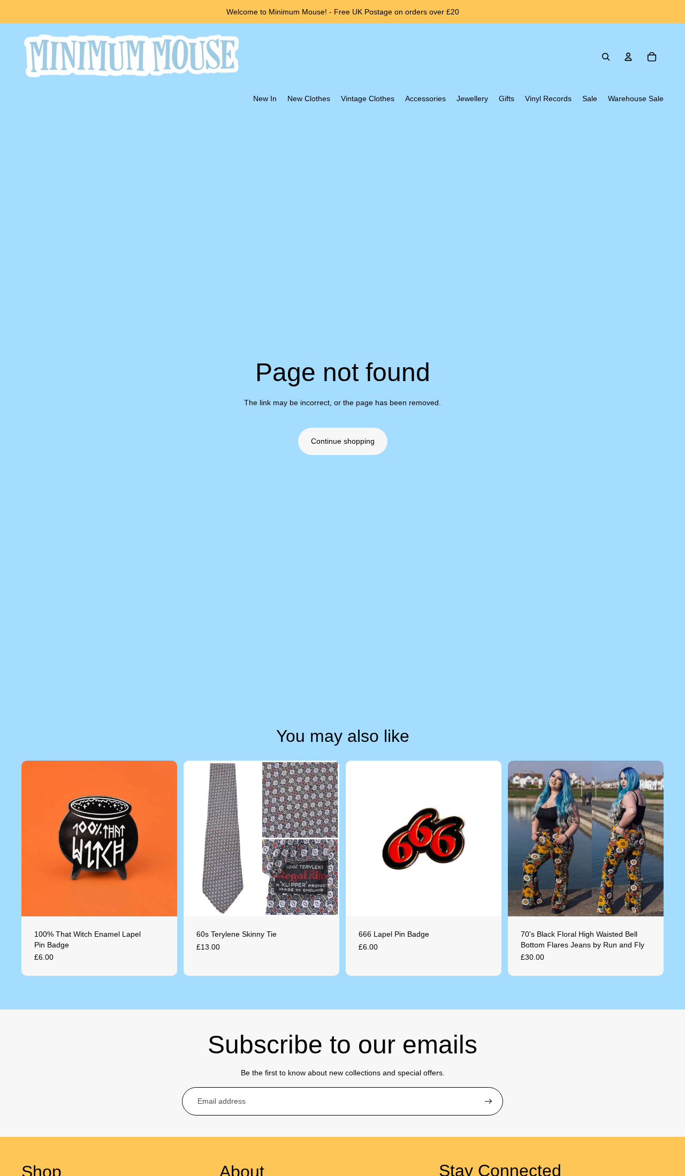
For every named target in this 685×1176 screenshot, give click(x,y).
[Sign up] (488, 1101)
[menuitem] (265, 99)
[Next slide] (161, 838)
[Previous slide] (37, 838)
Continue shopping (343, 441)
